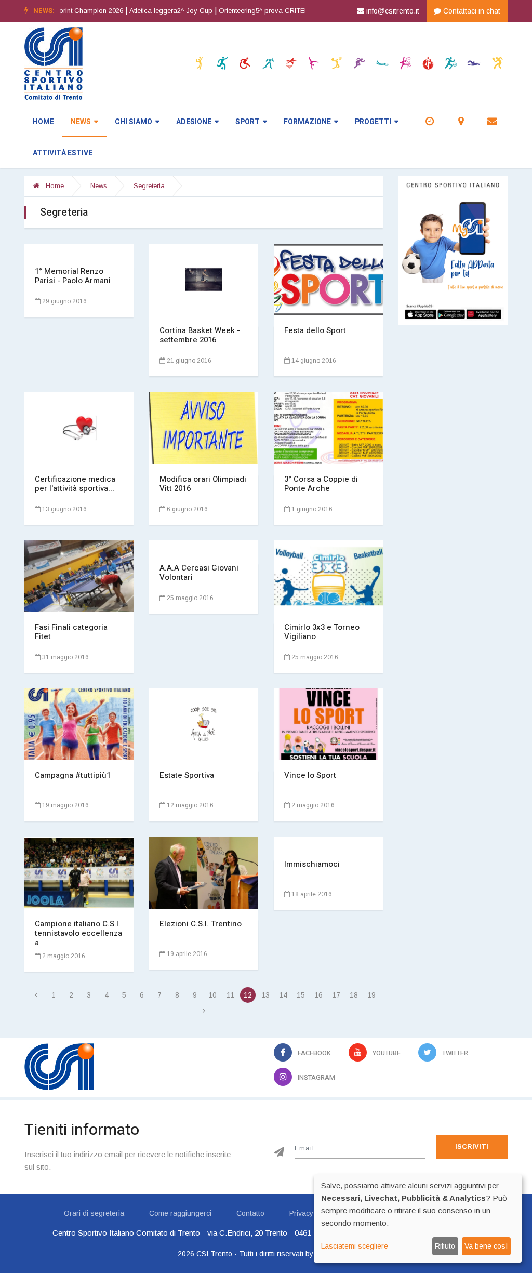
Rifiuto (445, 1246)
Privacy (301, 1213)
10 (212, 995)
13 (265, 995)
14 (283, 995)
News (81, 121)
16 (318, 995)
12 (248, 995)
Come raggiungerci (180, 1213)
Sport (247, 121)
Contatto (250, 1213)
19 (371, 995)
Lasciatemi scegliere (354, 1246)
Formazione (307, 121)
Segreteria (149, 186)
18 (354, 995)
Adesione (193, 121)
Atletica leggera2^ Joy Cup (137, 11)
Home (43, 121)
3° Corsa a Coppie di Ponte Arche (321, 483)
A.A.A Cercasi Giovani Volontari (198, 572)
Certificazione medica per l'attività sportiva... (75, 483)
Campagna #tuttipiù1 (73, 775)
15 (301, 995)
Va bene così (486, 1246)
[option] (140, 11)
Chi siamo (133, 121)
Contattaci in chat (470, 11)
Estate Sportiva (186, 775)
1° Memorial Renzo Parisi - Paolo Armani (73, 276)
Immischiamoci (312, 864)
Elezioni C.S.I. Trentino (200, 924)
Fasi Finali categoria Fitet (71, 631)
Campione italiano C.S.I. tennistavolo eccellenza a (78, 933)
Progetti (373, 121)
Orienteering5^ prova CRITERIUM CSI (243, 11)
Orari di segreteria (94, 1213)
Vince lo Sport (310, 775)
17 (336, 995)
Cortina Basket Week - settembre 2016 (199, 335)
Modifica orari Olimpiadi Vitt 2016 (202, 483)
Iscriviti (471, 1146)
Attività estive (62, 153)
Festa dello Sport (315, 330)
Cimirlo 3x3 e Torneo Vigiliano (322, 631)
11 (230, 995)
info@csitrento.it (391, 11)
